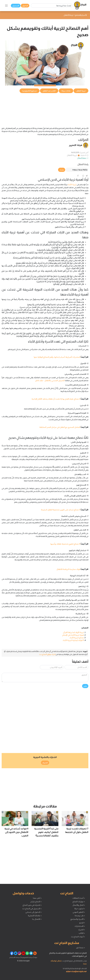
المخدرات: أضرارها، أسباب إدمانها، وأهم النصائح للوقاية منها (57, 357)
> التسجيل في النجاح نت (32, 908)
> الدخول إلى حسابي (33, 912)
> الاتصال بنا (36, 919)
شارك (61, 170)
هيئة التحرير (75, 145)
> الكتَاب (82, 933)
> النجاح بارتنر (35, 901)
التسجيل (15, 5)
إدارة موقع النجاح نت (47, 654)
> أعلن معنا (37, 898)
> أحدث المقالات (78, 898)
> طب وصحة (80, 915)
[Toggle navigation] (6, 6)
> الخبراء (81, 929)
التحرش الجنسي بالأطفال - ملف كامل (50, 380)
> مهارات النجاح (79, 901)
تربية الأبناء (72, 184)
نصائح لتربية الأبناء (77, 637)
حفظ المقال (81, 158)
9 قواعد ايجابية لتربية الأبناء (73, 640)
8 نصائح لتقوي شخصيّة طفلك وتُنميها (65, 544)
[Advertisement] (45, 108)
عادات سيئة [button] (65, 91)
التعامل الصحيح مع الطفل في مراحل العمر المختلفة (59, 427)
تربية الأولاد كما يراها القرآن (73, 632)
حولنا (35, 957)
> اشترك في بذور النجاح (32, 905)
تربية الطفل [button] (81, 91)
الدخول (25, 5)
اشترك (45, 763)
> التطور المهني (79, 912)
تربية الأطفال (72, 155)
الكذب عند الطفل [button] (49, 91)
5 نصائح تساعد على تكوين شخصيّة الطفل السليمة (60, 510)
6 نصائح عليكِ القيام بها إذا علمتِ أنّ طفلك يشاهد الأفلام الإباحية (56, 399)
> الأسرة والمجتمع (77, 919)
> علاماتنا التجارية (34, 915)
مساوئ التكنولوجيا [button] (29, 91)
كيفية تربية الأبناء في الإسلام (73, 635)
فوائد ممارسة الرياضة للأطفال (68, 569)
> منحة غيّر (80, 947)
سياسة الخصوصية (27, 957)
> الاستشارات (80, 926)
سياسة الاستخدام (14, 957)
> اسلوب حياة (79, 908)
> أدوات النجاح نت (78, 936)
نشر (85, 686)
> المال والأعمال (79, 905)
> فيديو (82, 922)
